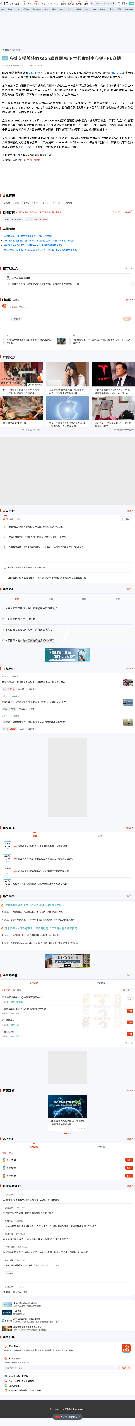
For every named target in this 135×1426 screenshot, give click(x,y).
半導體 (12, 1175)
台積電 (12, 1167)
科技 (18, 9)
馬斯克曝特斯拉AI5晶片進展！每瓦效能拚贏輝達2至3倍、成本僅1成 (112, 391)
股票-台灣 (15, 1013)
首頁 (11, 3)
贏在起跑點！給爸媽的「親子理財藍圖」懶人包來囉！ (41, 212)
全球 (56, 3)
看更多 (128, 268)
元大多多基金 (8, 1031)
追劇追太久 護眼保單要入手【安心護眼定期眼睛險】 (113, 425)
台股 (23, 3)
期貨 (69, 9)
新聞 (17, 3)
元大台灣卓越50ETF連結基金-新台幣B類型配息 (24, 1008)
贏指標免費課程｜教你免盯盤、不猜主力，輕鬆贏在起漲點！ (44, 858)
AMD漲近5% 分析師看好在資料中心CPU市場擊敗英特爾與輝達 (33, 245)
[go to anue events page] (119, 3)
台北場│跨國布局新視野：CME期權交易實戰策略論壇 (41, 871)
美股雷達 (14, 676)
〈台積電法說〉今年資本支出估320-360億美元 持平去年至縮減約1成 (101, 341)
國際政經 (16, 696)
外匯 (50, 3)
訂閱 (86, 3)
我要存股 (127, 212)
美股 (30, 3)
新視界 (103, 9)
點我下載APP (34, 159)
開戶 (130, 999)
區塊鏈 (78, 9)
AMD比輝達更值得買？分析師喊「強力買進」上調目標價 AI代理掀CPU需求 (39, 240)
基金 (44, 3)
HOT (15, 846)
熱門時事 (37, 9)
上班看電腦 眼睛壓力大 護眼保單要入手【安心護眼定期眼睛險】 (66, 391)
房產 (87, 9)
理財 (94, 9)
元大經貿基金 (8, 1020)
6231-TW (33, 72)
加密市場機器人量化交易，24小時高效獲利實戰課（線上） (40, 883)
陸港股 (37, 3)
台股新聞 (16, 49)
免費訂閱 (126, 1368)
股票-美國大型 (17, 1001)
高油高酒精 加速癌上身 (14, 423)
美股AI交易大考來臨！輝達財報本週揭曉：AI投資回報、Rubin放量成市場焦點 (40, 250)
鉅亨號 (79, 3)
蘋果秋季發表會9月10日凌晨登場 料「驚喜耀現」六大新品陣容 (67, 425)
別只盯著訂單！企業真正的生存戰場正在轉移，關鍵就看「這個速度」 (21, 391)
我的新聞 (129, 9)
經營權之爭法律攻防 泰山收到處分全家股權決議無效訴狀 (30, 341)
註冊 (132, 3)
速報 (46, 9)
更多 (128, 519)
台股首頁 (116, 212)
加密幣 (63, 3)
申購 (130, 1010)
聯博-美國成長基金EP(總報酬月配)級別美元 (22, 997)
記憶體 (12, 1160)
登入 (127, 3)
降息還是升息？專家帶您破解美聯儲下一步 (28, 155)
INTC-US (117, 72)
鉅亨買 (71, 3)
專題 (112, 9)
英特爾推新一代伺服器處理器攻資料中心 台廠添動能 (28, 235)
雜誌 (119, 9)
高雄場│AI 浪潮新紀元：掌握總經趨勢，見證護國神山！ (42, 846)
